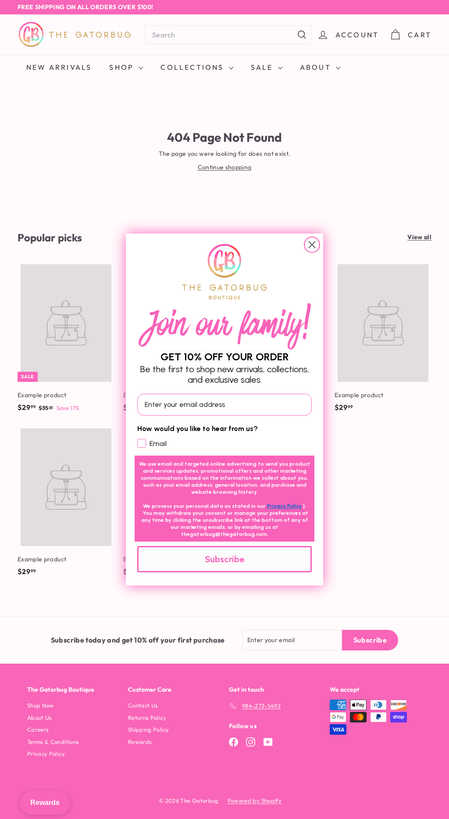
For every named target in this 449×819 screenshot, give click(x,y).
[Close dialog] (312, 244)
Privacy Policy (284, 506)
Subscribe (224, 559)
